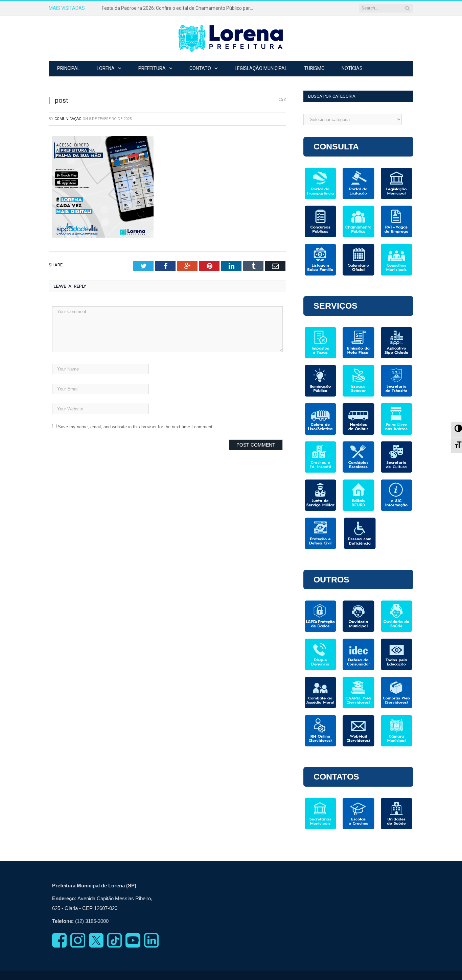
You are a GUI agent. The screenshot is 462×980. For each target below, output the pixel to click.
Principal (68, 68)
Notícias (352, 68)
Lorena (106, 68)
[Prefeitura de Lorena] (231, 38)
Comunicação (68, 119)
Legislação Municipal (261, 68)
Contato (200, 68)
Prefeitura (152, 68)
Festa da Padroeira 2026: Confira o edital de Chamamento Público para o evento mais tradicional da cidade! (179, 8)
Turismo (314, 68)
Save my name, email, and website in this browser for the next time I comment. (136, 426)
